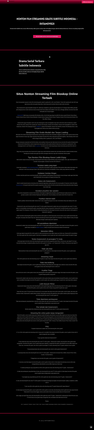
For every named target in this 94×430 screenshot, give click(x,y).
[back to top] (91, 427)
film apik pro (38, 145)
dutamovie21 (20, 115)
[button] (87, 2)
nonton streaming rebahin (32, 167)
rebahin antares (39, 227)
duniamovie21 (19, 185)
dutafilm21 (38, 126)
